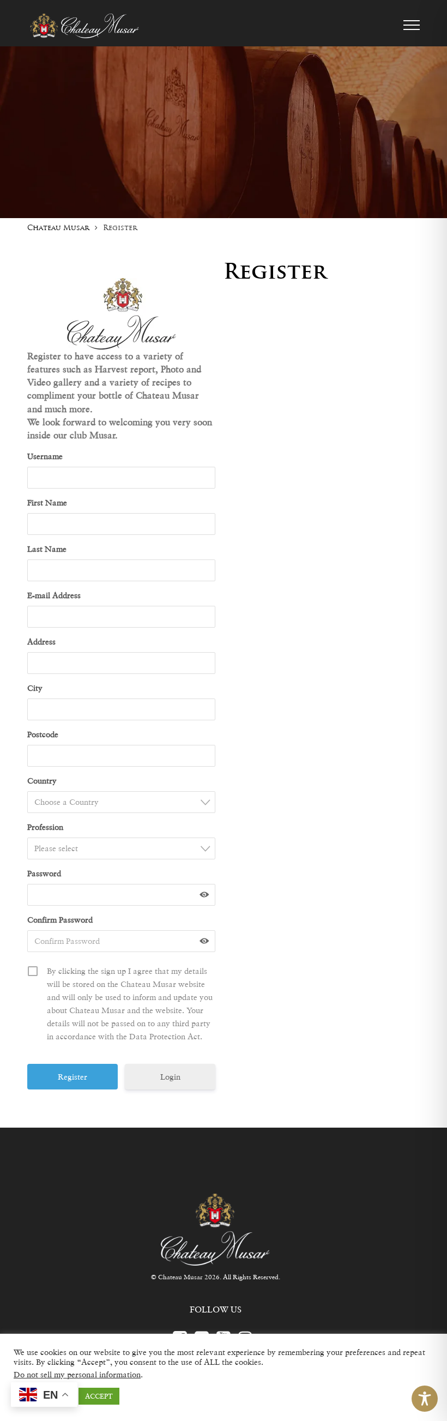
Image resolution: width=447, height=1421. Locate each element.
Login (170, 1076)
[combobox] (121, 802)
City (35, 688)
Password (44, 873)
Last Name (47, 549)
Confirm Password (60, 919)
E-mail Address (54, 595)
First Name (47, 502)
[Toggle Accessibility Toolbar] (424, 1398)
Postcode (42, 734)
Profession (45, 827)
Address (41, 641)
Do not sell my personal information (77, 1374)
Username (45, 456)
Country (42, 780)
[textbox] (124, 802)
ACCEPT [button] (99, 1396)
